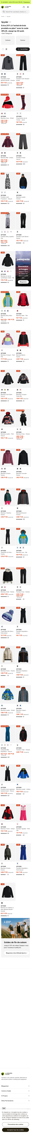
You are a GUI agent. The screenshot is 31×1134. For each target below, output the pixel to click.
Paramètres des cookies (15, 1124)
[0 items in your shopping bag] (23, 7)
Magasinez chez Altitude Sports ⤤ (16, 953)
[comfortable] (6, 49)
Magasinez (27, 2)
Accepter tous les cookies (15, 1130)
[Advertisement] (15, 986)
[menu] (28, 7)
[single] (3, 49)
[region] (15, 1121)
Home (2, 16)
